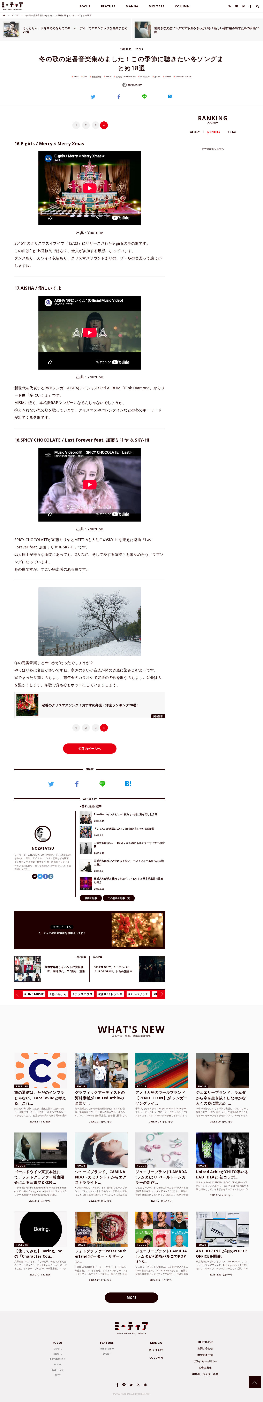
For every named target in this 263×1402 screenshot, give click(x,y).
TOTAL (232, 132)
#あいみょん (58, 994)
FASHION (57, 1369)
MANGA (132, 6)
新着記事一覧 (205, 1354)
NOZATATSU (135, 84)
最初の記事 (91, 898)
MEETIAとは (205, 1342)
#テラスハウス (83, 994)
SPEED (168, 76)
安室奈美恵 (96, 76)
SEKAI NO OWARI (183, 76)
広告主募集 (205, 1367)
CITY (58, 1375)
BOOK (57, 1364)
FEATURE (108, 6)
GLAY (76, 76)
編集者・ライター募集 (205, 1374)
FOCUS (85, 6)
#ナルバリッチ (138, 994)
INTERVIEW (107, 1348)
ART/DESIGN (58, 1359)
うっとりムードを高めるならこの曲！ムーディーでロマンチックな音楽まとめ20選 (75, 30)
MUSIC (15, 15)
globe (157, 76)
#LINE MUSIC (34, 994)
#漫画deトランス (110, 994)
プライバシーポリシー (205, 1361)
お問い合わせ (205, 1348)
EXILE (108, 76)
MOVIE (58, 1353)
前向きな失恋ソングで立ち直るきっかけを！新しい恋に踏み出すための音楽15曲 (207, 30)
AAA (85, 76)
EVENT (107, 1353)
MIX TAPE (156, 6)
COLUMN (182, 6)
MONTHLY (213, 132)
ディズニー (145, 76)
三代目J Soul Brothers (126, 76)
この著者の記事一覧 (119, 898)
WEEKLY (195, 132)
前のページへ (91, 748)
